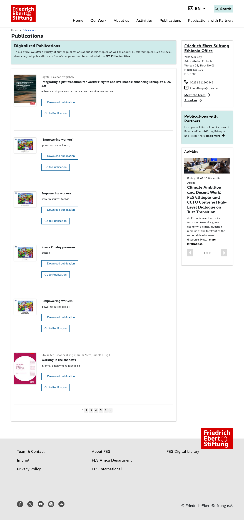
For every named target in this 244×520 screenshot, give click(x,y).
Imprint (23, 460)
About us (121, 20)
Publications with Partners (210, 20)
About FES (101, 451)
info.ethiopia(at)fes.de (204, 88)
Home (78, 20)
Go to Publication (55, 113)
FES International (107, 469)
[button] (190, 252)
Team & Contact (31, 451)
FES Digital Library (182, 451)
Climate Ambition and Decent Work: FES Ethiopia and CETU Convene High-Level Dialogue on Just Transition (206, 199)
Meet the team (195, 95)
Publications (170, 20)
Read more (213, 135)
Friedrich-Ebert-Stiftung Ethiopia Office (206, 48)
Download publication (61, 102)
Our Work (98, 20)
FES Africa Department (112, 460)
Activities (144, 20)
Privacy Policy (29, 469)
